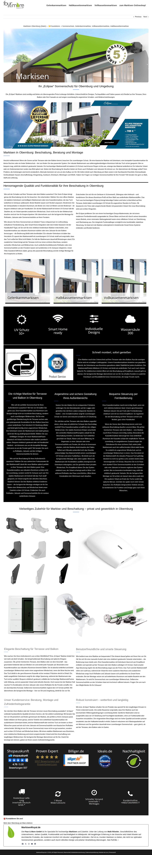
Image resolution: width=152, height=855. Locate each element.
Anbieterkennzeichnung (78, 852)
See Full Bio (112, 840)
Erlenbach (54, 175)
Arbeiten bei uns (103, 852)
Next (145, 17)
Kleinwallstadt (140, 172)
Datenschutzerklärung (92, 852)
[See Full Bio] (118, 840)
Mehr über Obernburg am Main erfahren (18, 823)
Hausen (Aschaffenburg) (23, 175)
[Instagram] (29, 844)
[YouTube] (32, 844)
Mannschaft (67, 852)
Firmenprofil (112, 852)
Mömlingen (63, 175)
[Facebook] (22, 844)
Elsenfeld (130, 172)
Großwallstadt (9, 175)
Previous (138, 17)
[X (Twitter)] (26, 844)
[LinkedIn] (35, 844)
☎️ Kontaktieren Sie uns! (13, 818)
